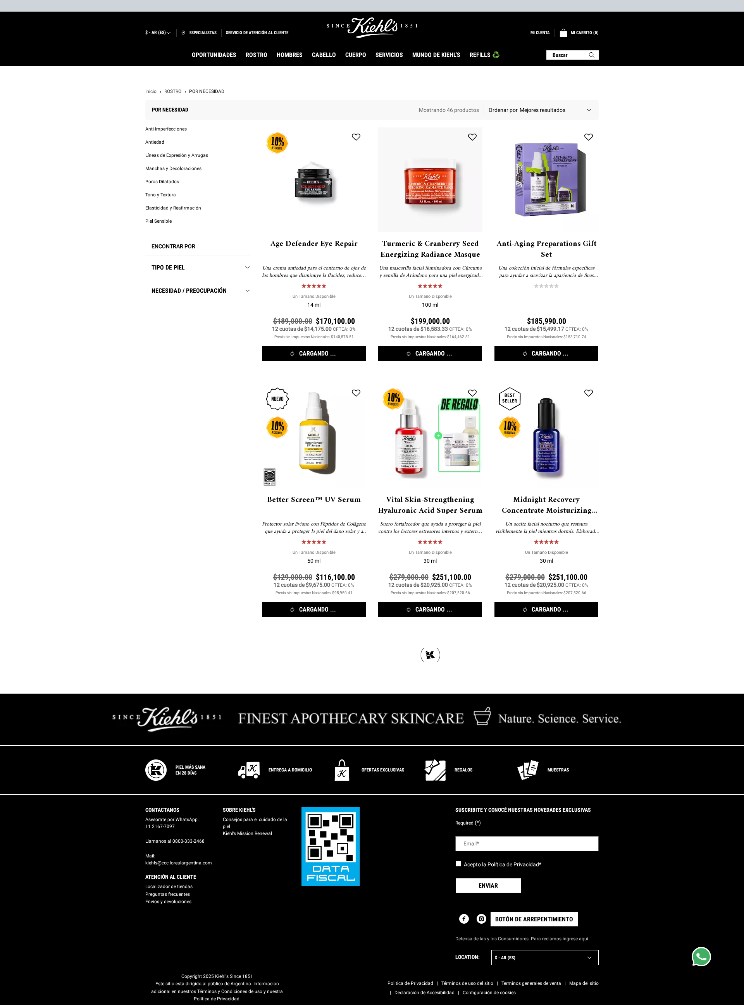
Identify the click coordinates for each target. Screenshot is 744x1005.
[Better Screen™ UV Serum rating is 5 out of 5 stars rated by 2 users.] (313, 541)
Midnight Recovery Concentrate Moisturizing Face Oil (546, 506)
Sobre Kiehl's (239, 810)
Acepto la (502, 864)
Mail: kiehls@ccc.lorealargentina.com (178, 859)
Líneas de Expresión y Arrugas (176, 155)
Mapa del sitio (584, 983)
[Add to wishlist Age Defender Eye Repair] (356, 137)
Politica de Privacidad (410, 983)
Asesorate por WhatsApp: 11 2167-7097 (172, 823)
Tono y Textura (160, 195)
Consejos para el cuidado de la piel (255, 823)
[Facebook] (464, 919)
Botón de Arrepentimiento (534, 919)
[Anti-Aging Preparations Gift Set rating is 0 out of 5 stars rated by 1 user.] (546, 285)
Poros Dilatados (162, 181)
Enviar (488, 885)
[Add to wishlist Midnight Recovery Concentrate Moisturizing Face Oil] (589, 393)
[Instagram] (481, 919)
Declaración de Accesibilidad (424, 992)
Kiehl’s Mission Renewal (247, 833)
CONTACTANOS (162, 810)
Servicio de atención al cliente (257, 32)
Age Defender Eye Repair (314, 244)
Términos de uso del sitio (467, 983)
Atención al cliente (170, 877)
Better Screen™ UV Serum (314, 500)
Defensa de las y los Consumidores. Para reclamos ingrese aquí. (522, 938)
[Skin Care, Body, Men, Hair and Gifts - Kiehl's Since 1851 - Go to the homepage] (372, 27)
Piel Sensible (158, 221)
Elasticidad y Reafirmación (173, 208)
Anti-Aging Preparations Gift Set (546, 250)
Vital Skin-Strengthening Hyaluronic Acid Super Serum (430, 506)
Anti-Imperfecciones (166, 129)
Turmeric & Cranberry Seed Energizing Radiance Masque (430, 250)
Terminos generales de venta (531, 983)
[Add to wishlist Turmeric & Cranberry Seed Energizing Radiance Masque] (472, 137)
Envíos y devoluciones (168, 901)
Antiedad (154, 142)
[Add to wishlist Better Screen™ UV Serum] (356, 393)
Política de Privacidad (513, 864)
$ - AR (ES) (155, 32)
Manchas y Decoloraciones (173, 168)
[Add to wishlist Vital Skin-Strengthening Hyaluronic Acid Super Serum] (472, 393)
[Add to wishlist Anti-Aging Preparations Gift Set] (589, 137)
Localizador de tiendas (169, 886)
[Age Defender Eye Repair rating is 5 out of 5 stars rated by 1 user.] (313, 285)
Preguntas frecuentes (167, 894)
